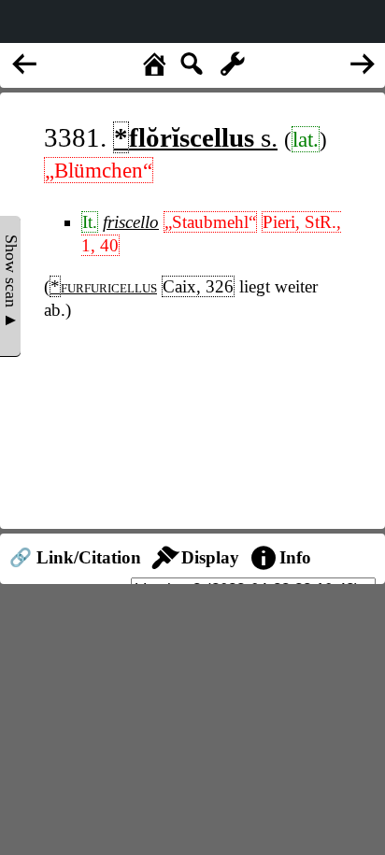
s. (196, 137)
